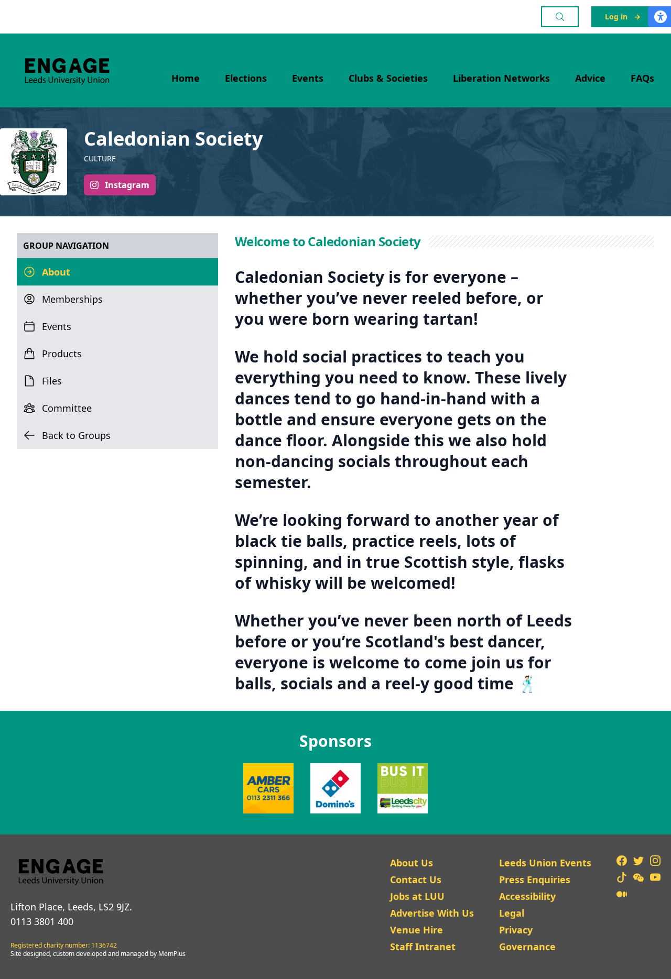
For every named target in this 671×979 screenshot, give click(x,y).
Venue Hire (416, 929)
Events (307, 78)
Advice (590, 78)
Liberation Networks (501, 78)
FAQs (642, 78)
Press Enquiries (534, 879)
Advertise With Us (432, 913)
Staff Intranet (423, 946)
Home (185, 78)
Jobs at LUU (417, 896)
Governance (527, 946)
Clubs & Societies (388, 78)
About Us (411, 862)
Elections (246, 78)
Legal (511, 913)
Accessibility (527, 896)
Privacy (516, 929)
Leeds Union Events (545, 862)
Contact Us (415, 879)
